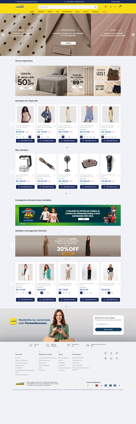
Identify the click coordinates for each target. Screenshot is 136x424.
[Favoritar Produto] (33, 126)
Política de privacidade (78, 357)
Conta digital (61, 363)
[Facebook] (111, 353)
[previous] (12, 124)
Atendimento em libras (44, 360)
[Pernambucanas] (19, 6)
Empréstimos (61, 365)
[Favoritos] (115, 7)
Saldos (104, 11)
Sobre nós (18, 357)
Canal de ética (75, 362)
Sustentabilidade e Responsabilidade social (24, 371)
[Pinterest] (106, 358)
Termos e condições (77, 365)
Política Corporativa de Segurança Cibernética (80, 368)
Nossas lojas (42, 363)
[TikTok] (117, 358)
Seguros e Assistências (64, 368)
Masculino (41, 11)
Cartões (60, 360)
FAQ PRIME (41, 370)
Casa (57, 11)
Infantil (50, 11)
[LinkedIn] (111, 358)
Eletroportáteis (67, 11)
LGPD (40, 368)
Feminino (32, 11)
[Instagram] (105, 353)
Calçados (86, 11)
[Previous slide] (2, 34)
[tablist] (68, 146)
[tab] (65, 54)
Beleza (77, 11)
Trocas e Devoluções (44, 365)
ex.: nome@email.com (102, 324)
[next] (124, 124)
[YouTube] (117, 353)
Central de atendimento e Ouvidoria (47, 357)
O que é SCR (61, 370)
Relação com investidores (22, 374)
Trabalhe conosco (20, 365)
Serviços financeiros (63, 357)
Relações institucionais (21, 360)
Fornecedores (18, 367)
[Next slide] (133, 34)
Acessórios (95, 11)
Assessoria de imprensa (21, 363)
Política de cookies (77, 360)
